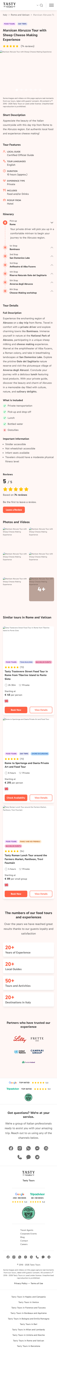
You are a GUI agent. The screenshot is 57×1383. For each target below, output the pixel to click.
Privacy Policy (20, 1283)
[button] (18, 46)
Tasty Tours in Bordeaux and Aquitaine (29, 1313)
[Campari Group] (37, 1051)
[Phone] (20, 1157)
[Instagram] (20, 1148)
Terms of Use (37, 1283)
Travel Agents (26, 1230)
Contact (24, 1240)
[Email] (46, 1148)
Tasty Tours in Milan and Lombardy (28, 1329)
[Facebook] (11, 1148)
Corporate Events (28, 1233)
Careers (23, 1244)
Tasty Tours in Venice (28, 1302)
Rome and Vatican (20, 15)
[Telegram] (37, 1157)
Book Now (16, 709)
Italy (5, 15)
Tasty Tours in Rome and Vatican (28, 1340)
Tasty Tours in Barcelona (28, 1346)
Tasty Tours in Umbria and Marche (28, 1335)
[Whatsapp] (28, 1148)
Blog (22, 1237)
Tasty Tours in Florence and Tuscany (28, 1307)
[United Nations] (19, 1051)
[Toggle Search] (39, 5)
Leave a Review (14, 509)
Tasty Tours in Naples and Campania (28, 1296)
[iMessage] (28, 1157)
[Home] (15, 5)
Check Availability (16, 797)
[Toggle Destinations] (51, 5)
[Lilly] (19, 1039)
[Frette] (37, 1039)
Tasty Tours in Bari (28, 1324)
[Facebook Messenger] (37, 1148)
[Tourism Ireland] (28, 1062)
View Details (41, 709)
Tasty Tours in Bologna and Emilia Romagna (28, 1318)
